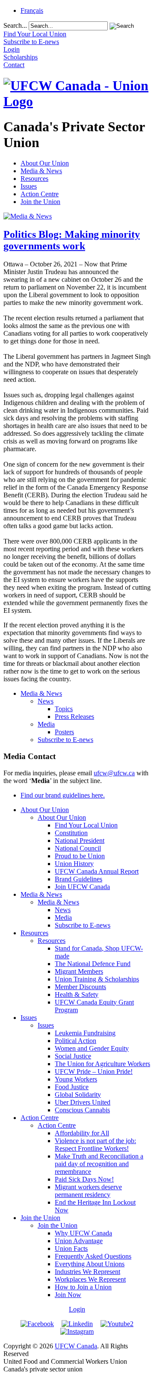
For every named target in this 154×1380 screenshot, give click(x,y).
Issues (29, 186)
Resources (34, 178)
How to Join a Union (83, 1287)
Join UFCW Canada (82, 886)
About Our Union (45, 163)
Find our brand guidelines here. (63, 795)
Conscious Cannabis (82, 1110)
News (45, 701)
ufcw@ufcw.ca (114, 773)
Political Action (75, 1040)
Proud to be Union (80, 856)
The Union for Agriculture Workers (102, 1063)
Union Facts (71, 1248)
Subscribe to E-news (65, 739)
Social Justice (73, 1056)
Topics (64, 708)
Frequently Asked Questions (93, 1256)
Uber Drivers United (82, 1102)
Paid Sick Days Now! (84, 1179)
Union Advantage (79, 1240)
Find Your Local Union (86, 825)
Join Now (68, 1294)
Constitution (71, 832)
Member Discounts (80, 986)
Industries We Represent (87, 1271)
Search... (15, 25)
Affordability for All (82, 1133)
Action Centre (40, 194)
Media (46, 724)
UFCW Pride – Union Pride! (94, 1071)
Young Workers (76, 1079)
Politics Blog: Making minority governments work (71, 240)
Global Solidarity (78, 1094)
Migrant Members (79, 971)
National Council (78, 848)
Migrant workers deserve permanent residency (88, 1190)
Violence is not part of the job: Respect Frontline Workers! (95, 1144)
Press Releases (74, 716)
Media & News (41, 170)
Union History (74, 863)
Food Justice (72, 1086)
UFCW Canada (76, 1346)
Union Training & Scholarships (97, 979)
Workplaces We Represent (90, 1279)
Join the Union (40, 201)
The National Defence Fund (92, 963)
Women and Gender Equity (92, 1048)
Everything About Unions (89, 1264)
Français (32, 10)
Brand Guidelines (78, 879)
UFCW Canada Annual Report (97, 871)
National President (79, 840)
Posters (64, 732)
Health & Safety (76, 994)
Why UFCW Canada (83, 1233)
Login (77, 1309)
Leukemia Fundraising (85, 1033)
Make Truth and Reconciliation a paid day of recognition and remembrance (99, 1163)
